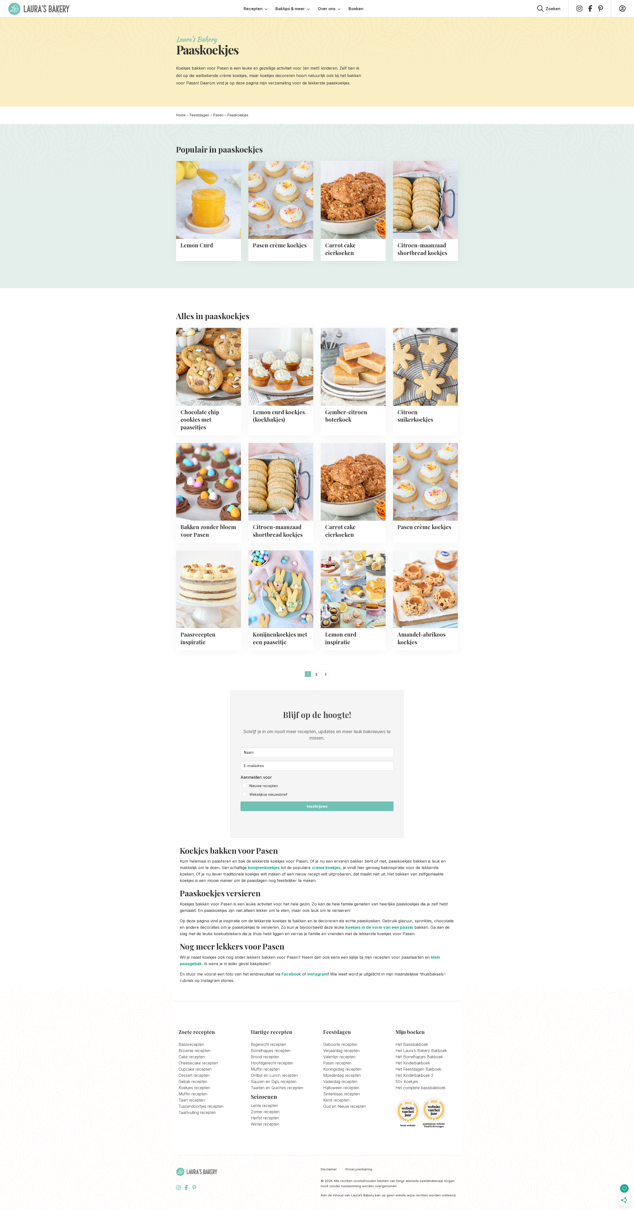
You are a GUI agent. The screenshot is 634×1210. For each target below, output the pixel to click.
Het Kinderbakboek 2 (414, 1075)
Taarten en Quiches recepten (277, 1087)
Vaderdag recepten (340, 1081)
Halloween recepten (341, 1087)
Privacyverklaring (358, 1169)
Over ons (327, 8)
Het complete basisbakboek (421, 1087)
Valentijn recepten (339, 1056)
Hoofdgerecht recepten (272, 1062)
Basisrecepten (191, 1044)
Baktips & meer (290, 8)
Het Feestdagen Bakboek (418, 1069)
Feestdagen (199, 115)
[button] (317, 786)
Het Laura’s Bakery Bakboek (421, 1050)
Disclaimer (329, 1169)
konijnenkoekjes (264, 867)
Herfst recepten (265, 1117)
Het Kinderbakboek (413, 1062)
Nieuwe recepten (263, 786)
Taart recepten (192, 1100)
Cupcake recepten (195, 1069)
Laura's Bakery (39, 8)
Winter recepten (265, 1124)
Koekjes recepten (194, 1087)
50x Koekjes (407, 1081)
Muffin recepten (193, 1093)
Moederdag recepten (342, 1075)
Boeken (355, 8)
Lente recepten (264, 1105)
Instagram (317, 974)
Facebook (291, 974)
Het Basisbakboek (412, 1044)
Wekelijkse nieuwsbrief (268, 794)
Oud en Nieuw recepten (344, 1106)
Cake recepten (192, 1056)
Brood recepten (265, 1056)
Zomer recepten (265, 1111)
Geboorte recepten (340, 1044)
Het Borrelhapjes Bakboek (419, 1056)
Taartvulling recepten (197, 1112)
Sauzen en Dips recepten (273, 1081)
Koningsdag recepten (342, 1069)
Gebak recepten (193, 1081)
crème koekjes (326, 867)
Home (181, 115)
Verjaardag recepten (341, 1050)
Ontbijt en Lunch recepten (274, 1075)
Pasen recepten (337, 1062)
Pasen (218, 115)
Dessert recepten (194, 1075)
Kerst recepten (336, 1100)
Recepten (253, 8)
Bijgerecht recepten (268, 1044)
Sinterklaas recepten (341, 1093)
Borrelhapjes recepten (271, 1050)
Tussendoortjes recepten (201, 1106)
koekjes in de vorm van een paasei (379, 927)
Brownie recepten (195, 1050)
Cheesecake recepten (198, 1062)
